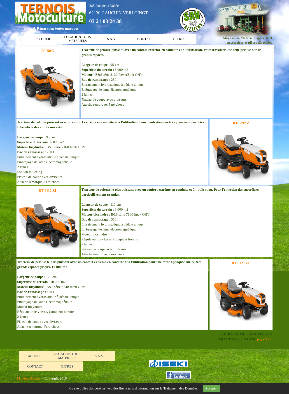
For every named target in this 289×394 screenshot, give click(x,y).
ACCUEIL (43, 39)
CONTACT (145, 39)
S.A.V (111, 39)
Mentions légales (29, 378)
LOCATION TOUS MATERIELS (77, 39)
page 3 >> (264, 339)
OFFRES (179, 39)
